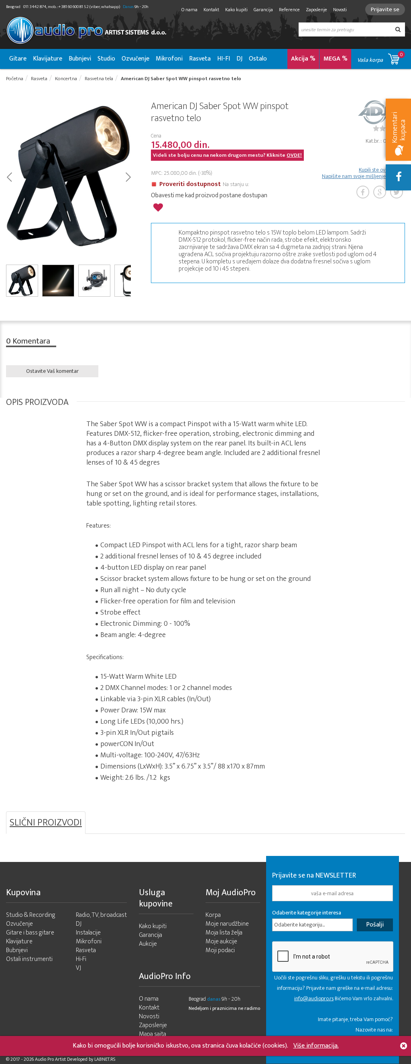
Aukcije (148, 944)
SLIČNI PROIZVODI (46, 823)
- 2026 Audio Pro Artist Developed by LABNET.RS (68, 1059)
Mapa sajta (152, 1034)
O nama (189, 10)
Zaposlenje (316, 10)
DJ (239, 58)
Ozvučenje (135, 58)
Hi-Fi (81, 959)
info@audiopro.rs (314, 998)
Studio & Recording (30, 915)
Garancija (263, 10)
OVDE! (294, 155)
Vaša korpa (380, 58)
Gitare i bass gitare (30, 932)
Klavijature (47, 58)
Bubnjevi (80, 58)
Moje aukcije (221, 941)
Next (128, 176)
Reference (289, 10)
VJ (78, 968)
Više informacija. (316, 1045)
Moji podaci (220, 950)
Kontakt (211, 10)
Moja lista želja (224, 932)
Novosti (340, 10)
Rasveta (200, 58)
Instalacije (88, 932)
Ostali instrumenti (29, 959)
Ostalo (258, 58)
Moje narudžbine (227, 923)
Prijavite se (385, 9)
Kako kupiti (236, 10)
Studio (106, 58)
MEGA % (336, 58)
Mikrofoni (169, 58)
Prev (9, 176)
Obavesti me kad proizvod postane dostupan (209, 195)
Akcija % (303, 58)
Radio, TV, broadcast (101, 915)
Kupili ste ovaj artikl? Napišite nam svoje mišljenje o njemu (363, 173)
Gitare (17, 58)
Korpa (213, 915)
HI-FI (223, 58)
